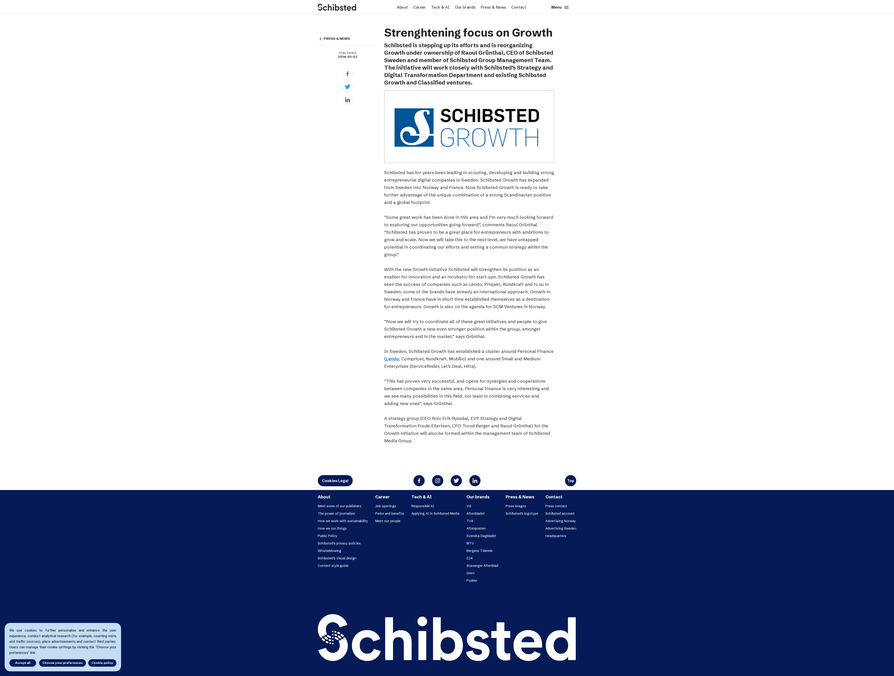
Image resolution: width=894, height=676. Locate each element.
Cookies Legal (335, 480)
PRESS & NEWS (334, 39)
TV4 (470, 521)
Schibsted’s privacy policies (339, 543)
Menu (560, 7)
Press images (516, 506)
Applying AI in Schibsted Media (435, 513)
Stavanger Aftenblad (482, 566)
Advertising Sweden (560, 528)
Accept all (22, 663)
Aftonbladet (476, 513)
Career (419, 7)
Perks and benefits (389, 513)
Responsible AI (422, 506)
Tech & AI (440, 7)
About (402, 7)
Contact (519, 7)
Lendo (392, 359)
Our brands (465, 7)
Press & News (493, 7)
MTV (470, 543)
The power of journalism (336, 513)
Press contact (556, 506)
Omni (470, 573)
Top (570, 480)
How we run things (332, 528)
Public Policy (328, 536)
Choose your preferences (62, 663)
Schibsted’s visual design (337, 558)
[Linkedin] (347, 99)
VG (469, 506)
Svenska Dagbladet (481, 536)
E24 (470, 558)
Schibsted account (560, 513)
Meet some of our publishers (339, 506)
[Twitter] (347, 86)
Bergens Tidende (480, 551)
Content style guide (333, 566)
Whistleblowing (329, 551)
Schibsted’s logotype (522, 513)
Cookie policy (102, 663)
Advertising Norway (560, 521)
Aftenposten (476, 528)
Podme (472, 580)
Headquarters (555, 536)
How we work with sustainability (343, 521)
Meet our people (387, 521)
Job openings (385, 506)
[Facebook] (347, 73)
